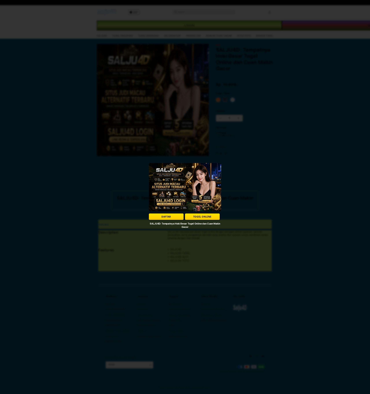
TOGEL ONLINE (202, 216)
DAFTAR (166, 216)
